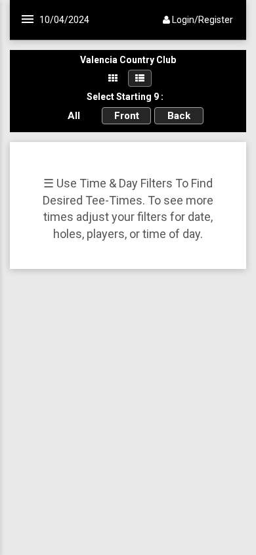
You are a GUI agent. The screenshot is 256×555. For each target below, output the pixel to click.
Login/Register (201, 19)
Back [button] (178, 116)
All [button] (74, 116)
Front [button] (126, 116)
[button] (77, 9)
